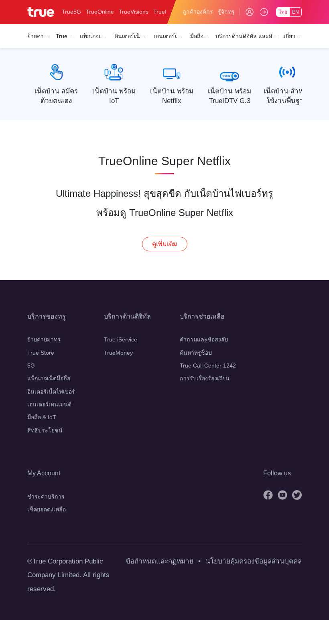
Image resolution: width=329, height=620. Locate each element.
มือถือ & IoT (41, 417)
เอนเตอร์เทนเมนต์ (49, 404)
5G (31, 365)
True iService (120, 339)
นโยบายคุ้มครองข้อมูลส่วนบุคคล (253, 561)
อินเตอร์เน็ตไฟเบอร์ (51, 391)
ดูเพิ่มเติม (164, 243)
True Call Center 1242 (208, 365)
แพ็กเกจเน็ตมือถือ (48, 378)
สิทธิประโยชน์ (45, 430)
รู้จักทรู (226, 11)
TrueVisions (133, 11)
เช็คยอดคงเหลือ (46, 509)
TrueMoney (118, 352)
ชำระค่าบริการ (46, 496)
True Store (40, 352)
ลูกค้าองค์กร (198, 11)
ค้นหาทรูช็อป (196, 352)
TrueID (162, 11)
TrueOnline (100, 11)
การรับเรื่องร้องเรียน (204, 378)
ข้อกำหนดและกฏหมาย (159, 561)
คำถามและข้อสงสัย (204, 339)
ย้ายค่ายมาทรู (44, 339)
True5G (71, 11)
